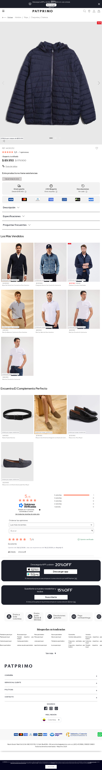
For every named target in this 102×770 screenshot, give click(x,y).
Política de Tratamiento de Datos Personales (18, 763)
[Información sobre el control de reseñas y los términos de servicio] (40, 510)
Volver (10, 17)
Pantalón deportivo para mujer (94, 646)
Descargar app (60, 571)
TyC (74, 602)
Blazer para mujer (56, 637)
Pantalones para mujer (6, 634)
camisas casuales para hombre (25, 645)
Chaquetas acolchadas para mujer (76, 642)
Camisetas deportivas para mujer (94, 642)
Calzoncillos (71, 634)
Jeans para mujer (39, 641)
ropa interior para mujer (40, 645)
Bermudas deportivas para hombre (94, 638)
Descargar (51, 5)
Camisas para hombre (22, 641)
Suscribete (51, 597)
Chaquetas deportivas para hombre (76, 646)
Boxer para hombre (56, 634)
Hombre (18, 17)
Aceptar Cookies (51, 766)
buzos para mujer (56, 645)
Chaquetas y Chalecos (39, 17)
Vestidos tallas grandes (74, 637)
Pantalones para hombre (58, 641)
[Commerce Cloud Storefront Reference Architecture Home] (42, 11)
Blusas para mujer (22, 634)
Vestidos (88, 634)
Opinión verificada (86, 539)
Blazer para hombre (5, 645)
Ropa (26, 17)
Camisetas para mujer (6, 641)
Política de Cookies (93, 762)
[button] (89, 11)
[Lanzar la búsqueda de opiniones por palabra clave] (92, 530)
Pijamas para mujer (5, 637)
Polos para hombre (39, 634)
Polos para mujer (38, 637)
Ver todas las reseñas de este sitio (27, 514)
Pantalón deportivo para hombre (25, 638)
